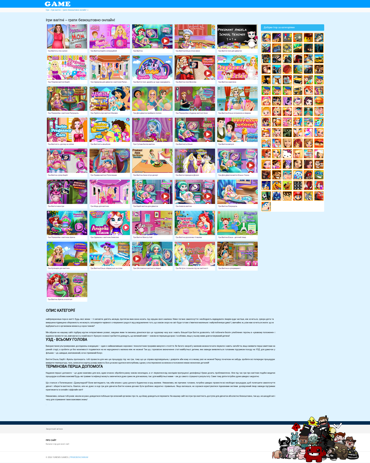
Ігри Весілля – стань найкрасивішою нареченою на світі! (319, 133)
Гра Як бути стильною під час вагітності (195, 256)
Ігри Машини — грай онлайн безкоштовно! (298, 48)
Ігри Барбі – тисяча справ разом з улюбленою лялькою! (266, 101)
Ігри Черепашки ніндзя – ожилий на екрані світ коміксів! (319, 175)
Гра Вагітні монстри (67, 194)
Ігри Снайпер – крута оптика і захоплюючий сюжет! (277, 59)
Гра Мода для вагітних (109, 194)
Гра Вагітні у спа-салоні (67, 38)
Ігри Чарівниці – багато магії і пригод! (298, 143)
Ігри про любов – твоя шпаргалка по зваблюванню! (277, 164)
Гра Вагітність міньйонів (109, 132)
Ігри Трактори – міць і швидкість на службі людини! (308, 69)
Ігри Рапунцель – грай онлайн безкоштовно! (287, 112)
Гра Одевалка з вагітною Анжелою (109, 225)
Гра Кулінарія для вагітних (67, 256)
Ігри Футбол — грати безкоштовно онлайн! (266, 196)
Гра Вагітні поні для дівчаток (237, 38)
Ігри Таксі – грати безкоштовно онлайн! (319, 59)
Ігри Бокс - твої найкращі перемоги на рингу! (319, 69)
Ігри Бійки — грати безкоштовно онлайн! (266, 48)
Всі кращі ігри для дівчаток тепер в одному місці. (319, 154)
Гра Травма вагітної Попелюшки (109, 163)
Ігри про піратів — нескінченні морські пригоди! (266, 175)
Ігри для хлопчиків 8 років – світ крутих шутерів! (266, 90)
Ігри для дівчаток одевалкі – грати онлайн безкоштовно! (319, 90)
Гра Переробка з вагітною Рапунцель (67, 100)
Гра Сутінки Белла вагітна (152, 132)
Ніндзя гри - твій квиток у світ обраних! (308, 48)
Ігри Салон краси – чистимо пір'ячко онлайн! (266, 164)
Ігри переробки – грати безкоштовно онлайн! (287, 122)
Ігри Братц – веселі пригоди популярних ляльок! (308, 143)
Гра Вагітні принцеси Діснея (195, 163)
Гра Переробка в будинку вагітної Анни (195, 100)
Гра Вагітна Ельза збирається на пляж (109, 256)
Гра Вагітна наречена (237, 69)
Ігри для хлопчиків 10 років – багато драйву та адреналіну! (287, 90)
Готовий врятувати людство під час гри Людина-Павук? (308, 185)
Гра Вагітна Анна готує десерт (152, 163)
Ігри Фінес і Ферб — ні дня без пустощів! (266, 207)
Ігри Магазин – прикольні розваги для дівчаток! (308, 154)
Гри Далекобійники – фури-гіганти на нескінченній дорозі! (298, 59)
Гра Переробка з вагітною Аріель (67, 225)
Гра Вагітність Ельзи (195, 132)
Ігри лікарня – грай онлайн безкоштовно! (277, 112)
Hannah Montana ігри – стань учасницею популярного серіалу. (287, 143)
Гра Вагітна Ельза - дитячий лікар (237, 225)
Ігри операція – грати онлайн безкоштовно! (308, 112)
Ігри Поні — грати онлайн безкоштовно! (287, 101)
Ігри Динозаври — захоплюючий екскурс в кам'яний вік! (277, 185)
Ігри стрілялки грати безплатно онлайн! (287, 59)
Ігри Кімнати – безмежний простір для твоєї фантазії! (287, 133)
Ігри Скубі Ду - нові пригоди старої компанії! (287, 185)
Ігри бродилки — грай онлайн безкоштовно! (308, 175)
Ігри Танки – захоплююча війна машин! (277, 48)
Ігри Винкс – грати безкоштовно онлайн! (308, 90)
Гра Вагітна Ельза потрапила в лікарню (237, 100)
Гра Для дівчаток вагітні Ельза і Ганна (237, 163)
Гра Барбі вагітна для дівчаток (152, 194)
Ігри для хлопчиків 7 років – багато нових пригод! (319, 80)
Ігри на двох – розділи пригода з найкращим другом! (319, 164)
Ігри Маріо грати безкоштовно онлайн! (298, 196)
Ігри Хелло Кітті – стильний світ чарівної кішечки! (287, 154)
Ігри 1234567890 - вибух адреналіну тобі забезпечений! (298, 185)
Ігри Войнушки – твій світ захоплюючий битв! (319, 38)
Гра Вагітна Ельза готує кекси (195, 38)
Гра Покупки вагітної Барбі (67, 69)
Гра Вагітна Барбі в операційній (109, 38)
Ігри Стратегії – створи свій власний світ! (287, 48)
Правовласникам (79, 457)
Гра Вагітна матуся (237, 132)
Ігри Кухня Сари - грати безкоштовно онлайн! (266, 122)
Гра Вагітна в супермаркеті (237, 256)
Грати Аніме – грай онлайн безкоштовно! (287, 175)
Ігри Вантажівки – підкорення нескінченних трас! (298, 90)
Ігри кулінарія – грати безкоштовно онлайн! (277, 122)
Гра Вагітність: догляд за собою (67, 132)
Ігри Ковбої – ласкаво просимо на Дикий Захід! (277, 175)
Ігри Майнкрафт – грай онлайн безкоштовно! (266, 38)
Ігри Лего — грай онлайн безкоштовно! (308, 38)
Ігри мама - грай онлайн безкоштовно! (298, 133)
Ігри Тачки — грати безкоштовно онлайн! (319, 196)
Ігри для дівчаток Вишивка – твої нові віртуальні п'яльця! (277, 154)
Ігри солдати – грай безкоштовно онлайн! (266, 59)
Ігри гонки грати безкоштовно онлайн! (277, 38)
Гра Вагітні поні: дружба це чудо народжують (152, 69)
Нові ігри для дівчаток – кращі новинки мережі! (266, 154)
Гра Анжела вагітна (195, 194)
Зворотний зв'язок (54, 429)
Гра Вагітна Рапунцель (237, 194)
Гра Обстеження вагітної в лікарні (152, 256)
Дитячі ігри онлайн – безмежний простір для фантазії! (298, 175)
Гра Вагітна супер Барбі (67, 163)
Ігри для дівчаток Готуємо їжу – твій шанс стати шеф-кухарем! (319, 101)
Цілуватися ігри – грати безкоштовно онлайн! (319, 112)
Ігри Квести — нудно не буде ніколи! (298, 69)
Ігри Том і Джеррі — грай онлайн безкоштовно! (308, 196)
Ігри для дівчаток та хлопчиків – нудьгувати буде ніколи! (319, 143)
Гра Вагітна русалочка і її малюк (195, 225)
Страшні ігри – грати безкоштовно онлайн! (319, 48)
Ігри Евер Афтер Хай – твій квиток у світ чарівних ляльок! (308, 101)
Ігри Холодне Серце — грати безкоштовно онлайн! (298, 101)
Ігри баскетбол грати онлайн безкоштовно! (287, 69)
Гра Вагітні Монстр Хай (152, 225)
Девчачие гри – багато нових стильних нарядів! (287, 164)
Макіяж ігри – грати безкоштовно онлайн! (298, 112)
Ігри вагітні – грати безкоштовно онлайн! (308, 133)
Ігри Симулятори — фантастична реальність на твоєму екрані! (287, 38)
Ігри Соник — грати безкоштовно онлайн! (266, 185)
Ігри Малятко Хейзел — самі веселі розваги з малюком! (266, 112)
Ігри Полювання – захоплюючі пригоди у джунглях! (277, 80)
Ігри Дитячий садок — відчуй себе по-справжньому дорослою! (266, 143)
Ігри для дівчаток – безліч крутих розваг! (308, 164)
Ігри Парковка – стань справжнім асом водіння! (298, 80)
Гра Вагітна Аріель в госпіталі (67, 287)
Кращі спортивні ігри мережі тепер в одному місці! (266, 80)
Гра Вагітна (152, 38)
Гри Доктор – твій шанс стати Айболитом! (266, 133)
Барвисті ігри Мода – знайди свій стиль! (277, 143)
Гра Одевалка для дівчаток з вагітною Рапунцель (109, 69)
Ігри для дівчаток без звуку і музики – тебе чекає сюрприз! (298, 154)
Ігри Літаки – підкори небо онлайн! (308, 59)
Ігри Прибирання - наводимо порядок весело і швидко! (298, 122)
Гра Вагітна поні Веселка (195, 69)
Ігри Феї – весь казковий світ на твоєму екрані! (277, 133)
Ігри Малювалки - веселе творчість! (319, 122)
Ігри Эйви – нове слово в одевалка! (298, 164)
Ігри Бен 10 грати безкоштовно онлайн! (287, 196)
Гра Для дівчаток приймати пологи (152, 100)
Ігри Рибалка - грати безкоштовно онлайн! (277, 69)
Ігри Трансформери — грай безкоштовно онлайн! (277, 196)
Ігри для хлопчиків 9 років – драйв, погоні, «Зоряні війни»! (277, 90)
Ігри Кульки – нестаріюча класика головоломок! (319, 185)
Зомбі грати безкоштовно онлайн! (298, 38)
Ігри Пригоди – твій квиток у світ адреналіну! (266, 69)
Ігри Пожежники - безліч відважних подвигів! (308, 80)
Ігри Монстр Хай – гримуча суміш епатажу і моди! (277, 101)
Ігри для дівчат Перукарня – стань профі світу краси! (308, 122)
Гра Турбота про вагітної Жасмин (109, 100)
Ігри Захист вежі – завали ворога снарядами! (287, 80)
